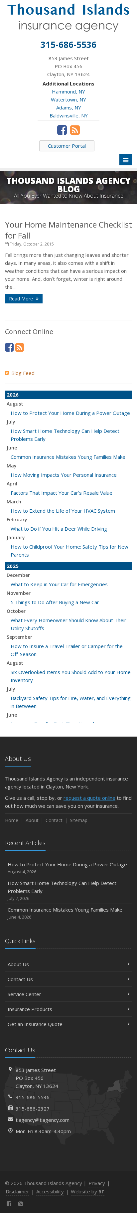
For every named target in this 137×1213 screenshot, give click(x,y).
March (14, 501)
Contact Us (20, 979)
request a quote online (89, 797)
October (16, 611)
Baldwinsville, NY (69, 115)
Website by (87, 1191)
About (32, 820)
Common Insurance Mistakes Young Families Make (68, 456)
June (12, 447)
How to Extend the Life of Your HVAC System (63, 510)
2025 (13, 566)
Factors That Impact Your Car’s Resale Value (61, 492)
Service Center (24, 994)
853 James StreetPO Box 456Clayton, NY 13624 (37, 1078)
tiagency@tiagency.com (42, 1120)
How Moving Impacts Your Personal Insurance (64, 474)
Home (11, 820)
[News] (75, 129)
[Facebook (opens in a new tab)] (62, 129)
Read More (21, 298)
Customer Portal (67, 145)
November (19, 593)
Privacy (96, 1183)
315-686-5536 (33, 1097)
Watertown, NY (68, 99)
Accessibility (50, 1191)
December (18, 575)
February (17, 519)
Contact (54, 820)
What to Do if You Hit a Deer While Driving (59, 528)
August (15, 404)
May (12, 465)
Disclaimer (17, 1191)
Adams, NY (68, 107)
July (11, 422)
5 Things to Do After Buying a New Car (55, 602)
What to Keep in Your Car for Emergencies (59, 584)
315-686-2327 (33, 1108)
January (16, 537)
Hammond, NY (68, 91)
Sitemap (78, 820)
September (19, 637)
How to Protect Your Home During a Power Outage (70, 413)
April (12, 483)
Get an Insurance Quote (35, 1024)
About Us (18, 964)
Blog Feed (23, 373)
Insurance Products (30, 1009)
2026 (13, 394)
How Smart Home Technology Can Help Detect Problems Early (62, 890)
